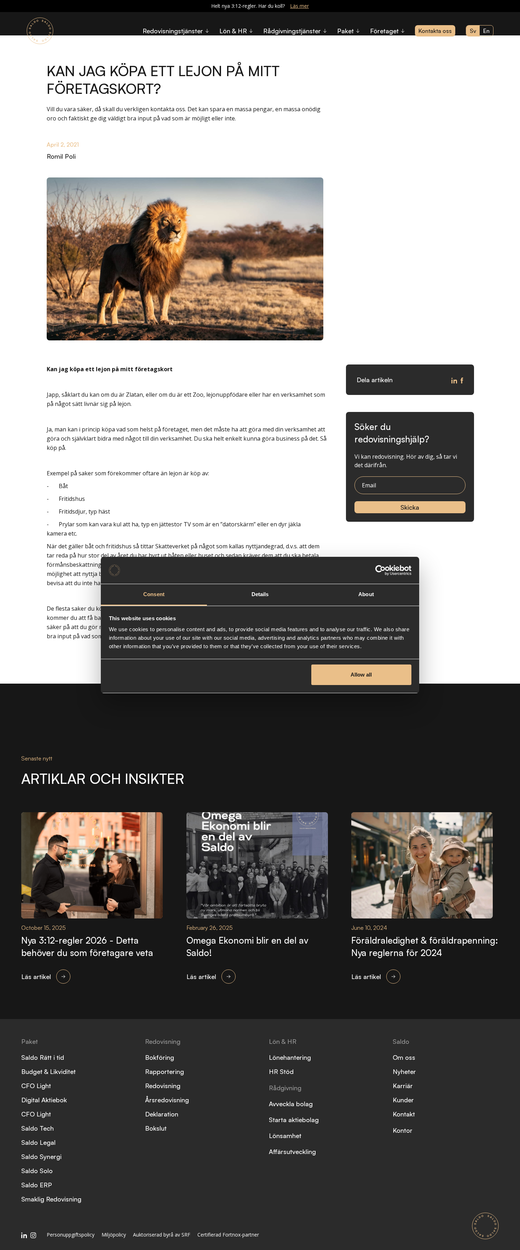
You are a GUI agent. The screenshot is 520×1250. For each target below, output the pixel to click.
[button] (176, 31)
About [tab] (366, 594)
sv (473, 30)
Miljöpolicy (114, 1234)
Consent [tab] (153, 594)
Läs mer (299, 5)
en (486, 30)
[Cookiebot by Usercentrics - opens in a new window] (380, 570)
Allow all (361, 675)
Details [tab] (260, 594)
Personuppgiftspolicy (70, 1234)
